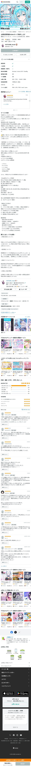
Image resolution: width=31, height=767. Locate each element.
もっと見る (6, 104)
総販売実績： (9, 46)
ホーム (2, 31)
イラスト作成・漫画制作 (11, 31)
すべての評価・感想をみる (25, 91)
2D (13, 84)
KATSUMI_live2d (10, 281)
